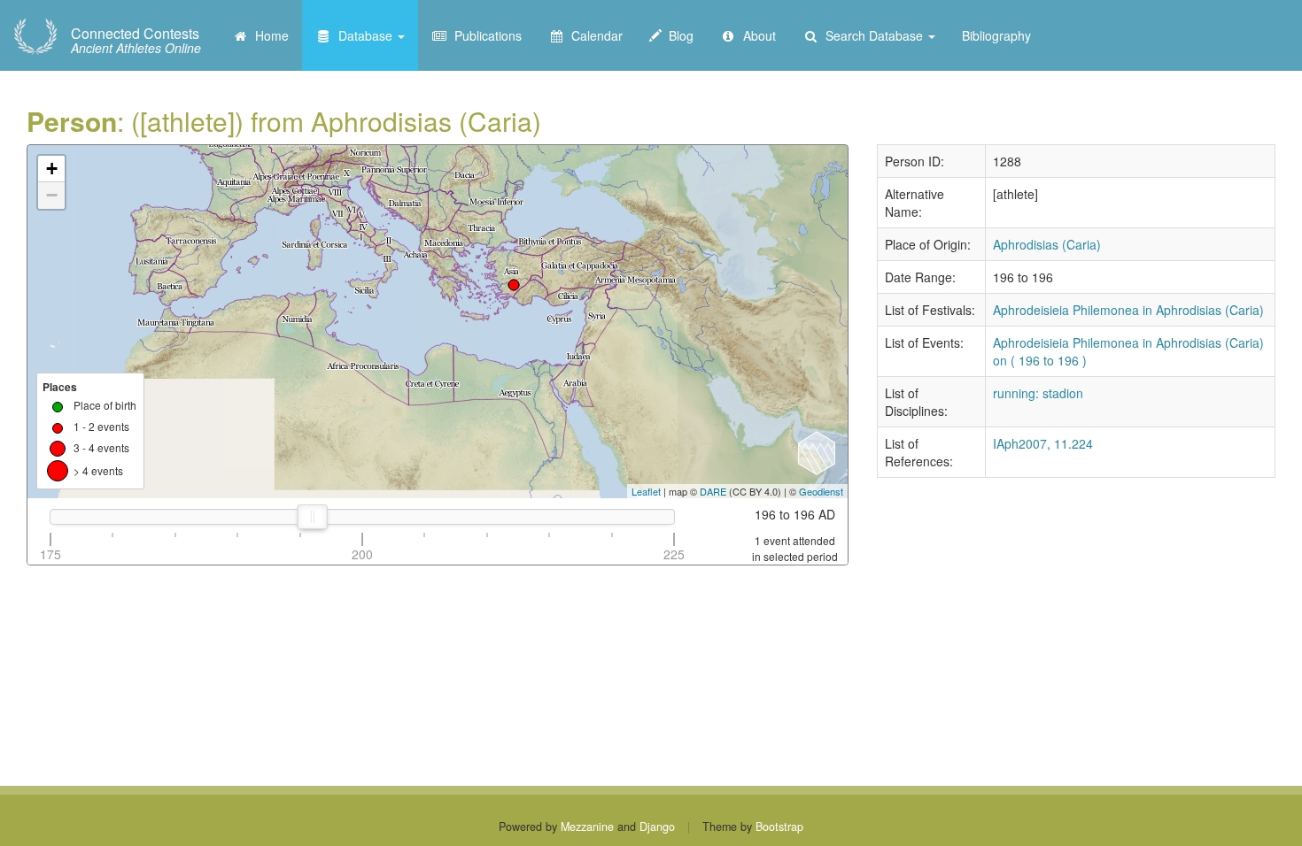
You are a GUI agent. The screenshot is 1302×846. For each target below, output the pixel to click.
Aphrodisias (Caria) (1047, 244)
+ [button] (52, 169)
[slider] (313, 516)
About (756, 35)
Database (363, 35)
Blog (678, 35)
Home (268, 35)
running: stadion (1038, 393)
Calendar (593, 35)
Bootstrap (779, 826)
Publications (484, 35)
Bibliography (996, 35)
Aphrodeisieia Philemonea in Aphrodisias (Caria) (1128, 310)
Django (657, 826)
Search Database (872, 35)
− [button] (52, 195)
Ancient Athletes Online (136, 41)
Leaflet (646, 491)
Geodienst (821, 491)
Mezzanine (587, 826)
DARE (713, 491)
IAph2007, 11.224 (1043, 443)
